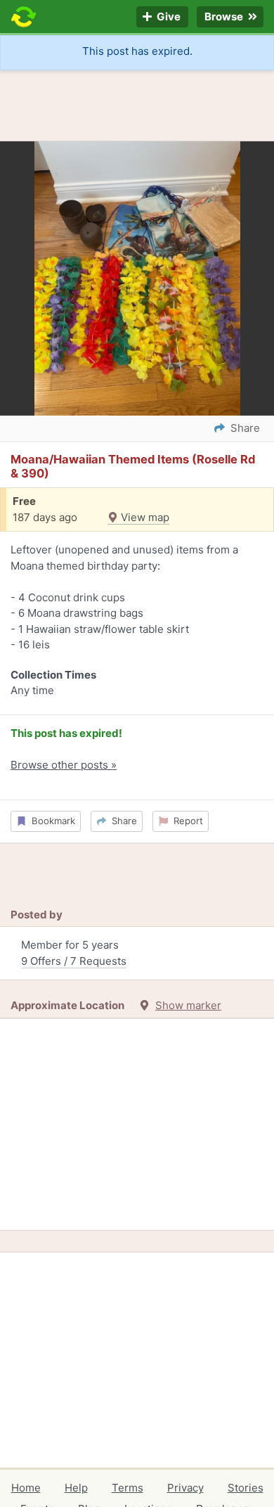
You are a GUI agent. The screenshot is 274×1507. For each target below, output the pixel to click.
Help (76, 1487)
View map (143, 517)
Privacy (185, 1487)
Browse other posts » (64, 764)
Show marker (188, 1005)
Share (121, 820)
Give (167, 17)
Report (185, 820)
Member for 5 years (73, 953)
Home (26, 1487)
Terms (127, 1487)
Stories (245, 1487)
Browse (224, 17)
